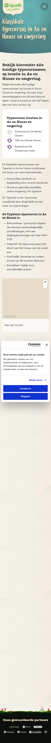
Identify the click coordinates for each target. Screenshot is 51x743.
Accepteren (25, 388)
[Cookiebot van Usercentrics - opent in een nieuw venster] (30, 345)
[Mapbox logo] (9, 316)
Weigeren (25, 396)
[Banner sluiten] (47, 345)
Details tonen (35, 380)
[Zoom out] (45, 286)
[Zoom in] (45, 282)
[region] (25, 298)
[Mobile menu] (44, 6)
